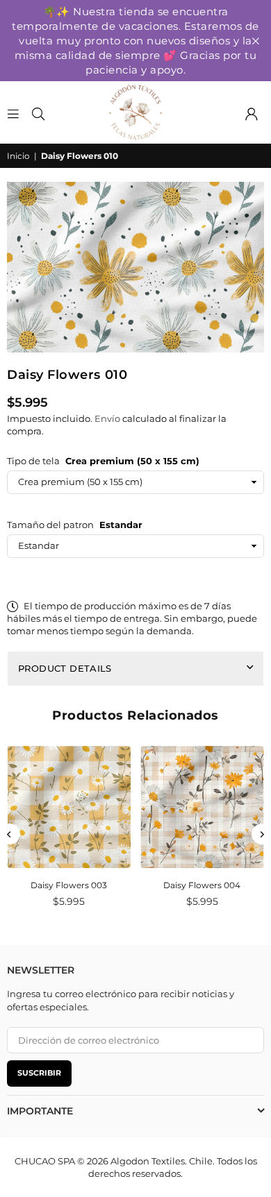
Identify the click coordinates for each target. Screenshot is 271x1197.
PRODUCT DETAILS (65, 668)
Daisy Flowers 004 (201, 885)
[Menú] (13, 112)
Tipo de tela (103, 460)
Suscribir (39, 1073)
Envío (107, 418)
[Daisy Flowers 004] (202, 807)
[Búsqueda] (38, 112)
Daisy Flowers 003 (69, 885)
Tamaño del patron (74, 524)
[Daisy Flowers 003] (69, 807)
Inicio (18, 156)
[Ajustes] (251, 112)
